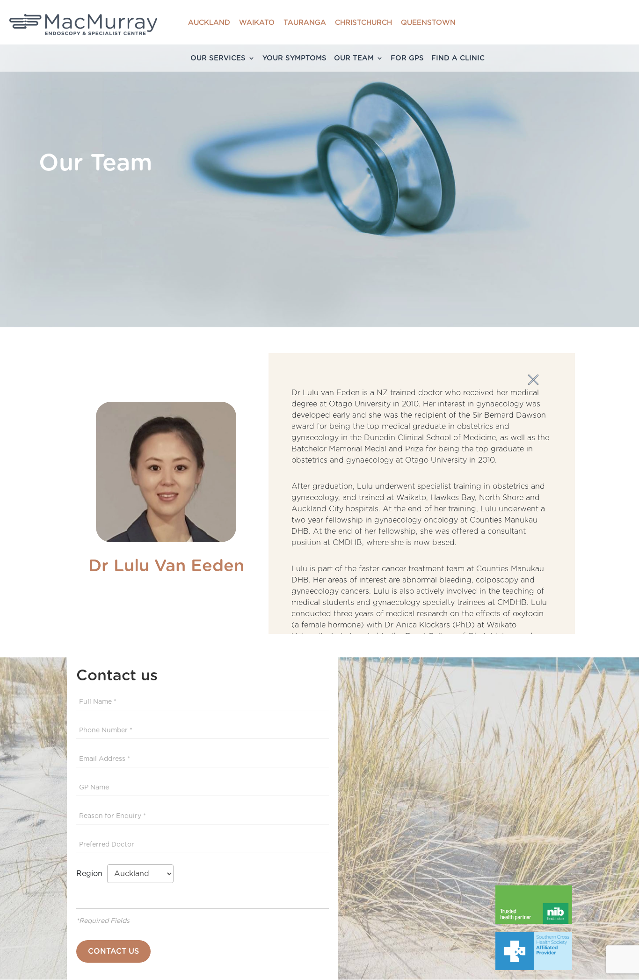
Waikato (257, 22)
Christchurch (363, 22)
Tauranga (304, 22)
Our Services (218, 58)
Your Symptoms (294, 58)
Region (91, 873)
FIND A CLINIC (458, 58)
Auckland (209, 22)
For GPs (407, 58)
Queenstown (428, 22)
